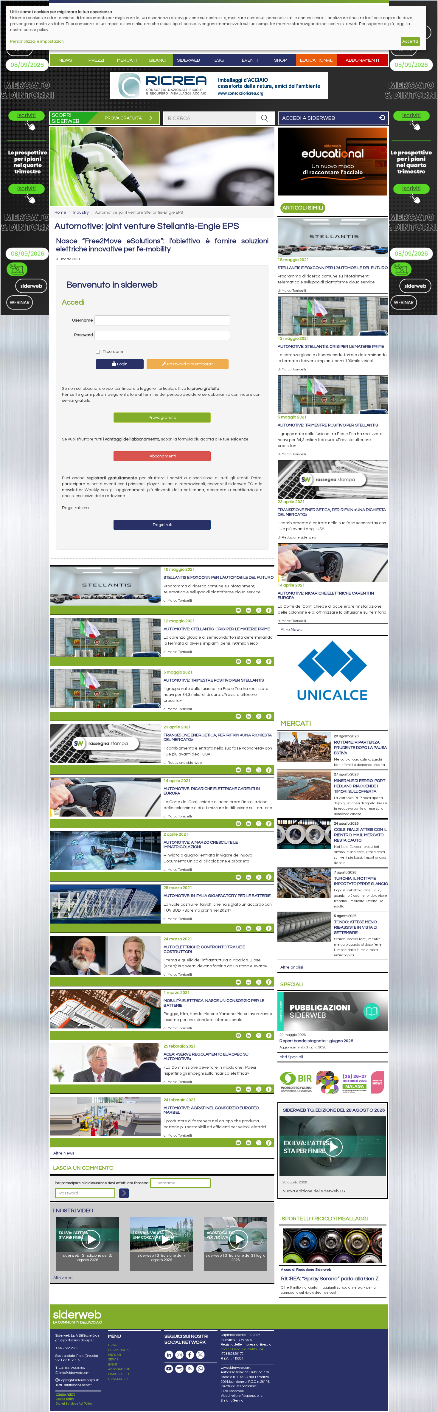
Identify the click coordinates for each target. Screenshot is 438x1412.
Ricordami (112, 352)
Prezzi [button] (96, 60)
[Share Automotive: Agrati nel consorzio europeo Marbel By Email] (238, 1143)
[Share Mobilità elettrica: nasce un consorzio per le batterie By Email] (238, 1035)
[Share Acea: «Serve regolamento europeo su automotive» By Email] (238, 1089)
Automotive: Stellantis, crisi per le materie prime (217, 629)
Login (122, 364)
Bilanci (157, 60)
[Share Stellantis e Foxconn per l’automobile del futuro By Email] (238, 610)
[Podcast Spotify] (179, 1369)
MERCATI (114, 1354)
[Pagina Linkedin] (168, 1355)
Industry (81, 212)
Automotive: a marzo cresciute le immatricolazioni (201, 844)
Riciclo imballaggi (325, 1219)
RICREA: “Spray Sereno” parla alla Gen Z (330, 1278)
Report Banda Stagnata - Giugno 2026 (316, 1041)
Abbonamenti (362, 60)
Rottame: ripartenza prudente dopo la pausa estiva (360, 747)
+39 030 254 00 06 (72, 1368)
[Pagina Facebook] (189, 1355)
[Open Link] (219, 85)
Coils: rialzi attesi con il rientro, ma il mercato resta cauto (360, 835)
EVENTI (113, 1364)
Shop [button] (280, 60)
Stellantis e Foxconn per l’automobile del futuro (219, 577)
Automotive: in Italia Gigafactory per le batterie (217, 896)
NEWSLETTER (118, 1378)
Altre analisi (291, 967)
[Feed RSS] (189, 1369)
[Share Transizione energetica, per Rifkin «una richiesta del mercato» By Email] (238, 770)
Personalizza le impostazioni (37, 41)
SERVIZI (113, 1359)
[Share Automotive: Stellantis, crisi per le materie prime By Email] (238, 661)
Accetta (410, 41)
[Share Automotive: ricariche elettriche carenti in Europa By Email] (238, 823)
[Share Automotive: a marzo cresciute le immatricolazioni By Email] (238, 877)
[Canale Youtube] (168, 1369)
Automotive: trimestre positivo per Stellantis (214, 680)
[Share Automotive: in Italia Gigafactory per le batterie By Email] (238, 928)
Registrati (162, 525)
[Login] (124, 1193)
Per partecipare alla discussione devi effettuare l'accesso (101, 1183)
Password (83, 335)
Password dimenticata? (189, 364)
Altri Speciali (291, 1057)
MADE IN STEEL (119, 1374)
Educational (316, 60)
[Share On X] (258, 610)
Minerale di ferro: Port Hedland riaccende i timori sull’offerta (359, 786)
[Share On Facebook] (268, 610)
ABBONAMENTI (119, 1369)
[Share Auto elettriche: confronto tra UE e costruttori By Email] (238, 982)
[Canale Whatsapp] (200, 1369)
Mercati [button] (127, 60)
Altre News (63, 1153)
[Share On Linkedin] (248, 610)
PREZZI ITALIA (118, 1350)
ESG (219, 60)
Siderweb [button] (188, 60)
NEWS (112, 1344)
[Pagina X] (200, 1355)
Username (82, 320)
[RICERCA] (265, 118)
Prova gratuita (162, 417)
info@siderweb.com (74, 1372)
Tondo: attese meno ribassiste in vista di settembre (355, 927)
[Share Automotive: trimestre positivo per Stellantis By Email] (238, 716)
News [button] (65, 60)
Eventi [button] (250, 60)
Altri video (62, 1278)
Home (60, 212)
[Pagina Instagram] (179, 1355)
